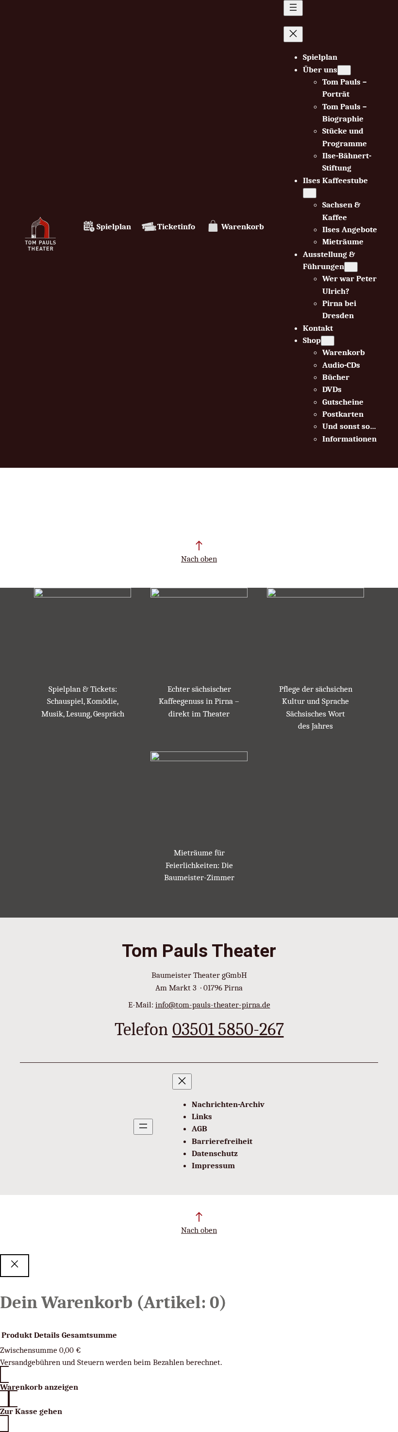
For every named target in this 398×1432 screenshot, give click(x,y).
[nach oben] (199, 545)
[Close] (14, 1265)
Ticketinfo (176, 226)
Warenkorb (242, 226)
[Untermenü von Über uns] (344, 70)
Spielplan (114, 226)
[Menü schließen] (293, 34)
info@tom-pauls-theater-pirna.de (212, 1004)
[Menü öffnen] (293, 8)
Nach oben (199, 558)
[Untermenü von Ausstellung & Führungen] (351, 267)
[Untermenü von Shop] (327, 341)
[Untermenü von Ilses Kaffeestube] (309, 193)
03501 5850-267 (228, 1029)
